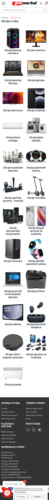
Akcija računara (13, 260)
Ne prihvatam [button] (21, 496)
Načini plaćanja (7, 432)
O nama (4, 408)
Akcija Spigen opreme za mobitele (36, 230)
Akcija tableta (13, 324)
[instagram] (34, 430)
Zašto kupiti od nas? (9, 415)
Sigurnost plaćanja (8, 435)
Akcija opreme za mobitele (36, 356)
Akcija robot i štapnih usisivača (13, 356)
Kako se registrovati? (34, 408)
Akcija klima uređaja (13, 139)
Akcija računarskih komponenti (13, 230)
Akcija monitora (36, 50)
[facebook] (28, 430)
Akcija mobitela (36, 110)
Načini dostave (7, 438)
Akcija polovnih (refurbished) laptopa (13, 294)
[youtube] (40, 430)
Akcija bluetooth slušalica (36, 325)
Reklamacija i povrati (34, 415)
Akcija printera (36, 291)
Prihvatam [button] (37, 496)
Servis (28, 418)
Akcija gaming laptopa (13, 81)
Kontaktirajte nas (8, 418)
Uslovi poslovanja (8, 442)
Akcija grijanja (13, 384)
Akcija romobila (36, 197)
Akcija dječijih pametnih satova (36, 262)
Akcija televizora (13, 110)
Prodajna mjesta (8, 412)
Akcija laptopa (36, 80)
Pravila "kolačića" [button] (20, 492)
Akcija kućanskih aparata (13, 169)
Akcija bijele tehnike (36, 139)
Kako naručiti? (31, 412)
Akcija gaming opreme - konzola (13, 199)
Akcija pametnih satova (36, 169)
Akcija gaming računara (13, 51)
